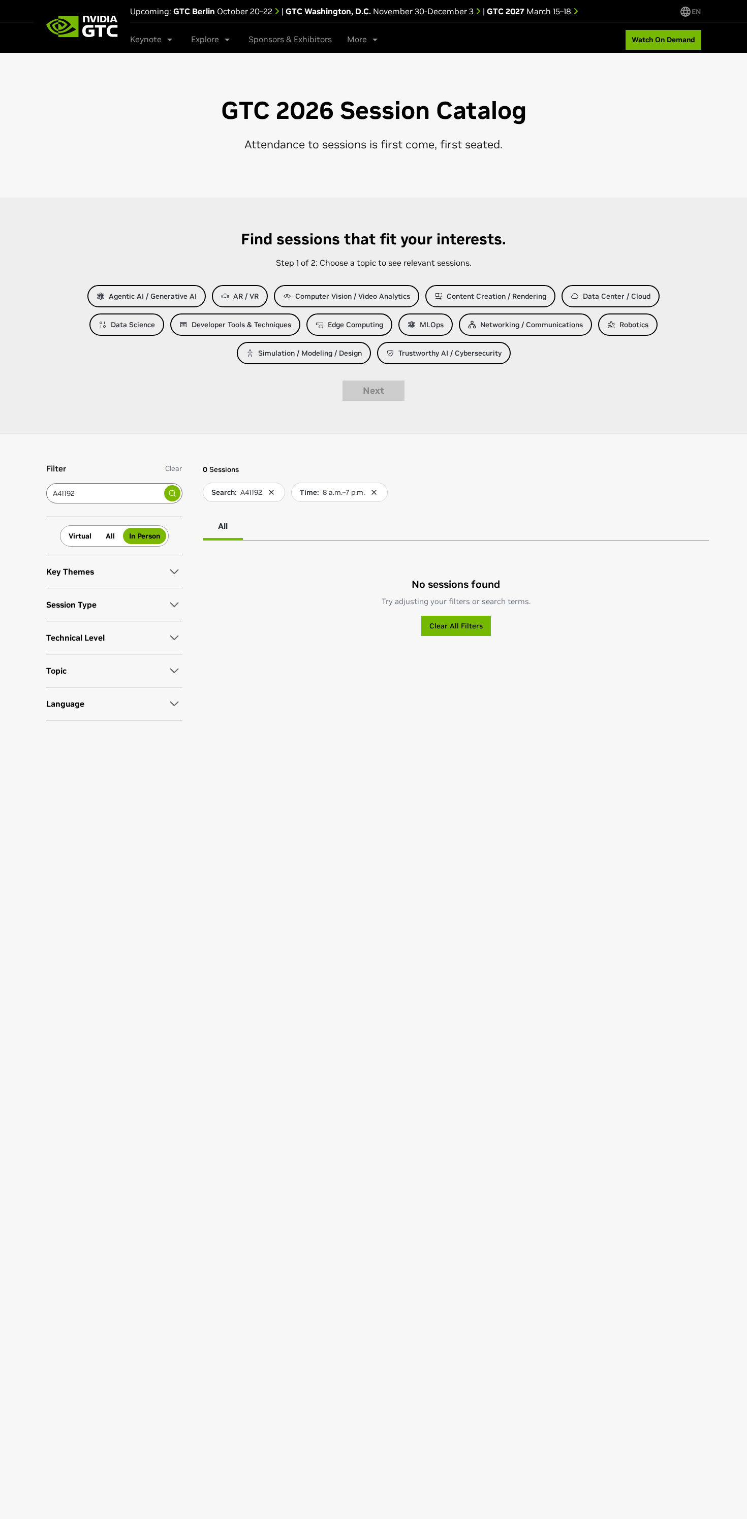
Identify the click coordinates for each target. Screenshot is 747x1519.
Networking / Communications (531, 324)
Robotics (633, 324)
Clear (173, 468)
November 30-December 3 (381, 11)
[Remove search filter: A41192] (271, 492)
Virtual (80, 536)
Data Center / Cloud (616, 296)
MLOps (432, 324)
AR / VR (246, 296)
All (110, 536)
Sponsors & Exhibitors (290, 39)
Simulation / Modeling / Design (310, 353)
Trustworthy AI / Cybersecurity (450, 353)
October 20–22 (223, 11)
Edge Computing (355, 324)
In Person (144, 536)
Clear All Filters (456, 625)
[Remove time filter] (374, 492)
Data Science (133, 324)
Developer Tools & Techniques (241, 324)
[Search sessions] (172, 493)
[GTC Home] (82, 26)
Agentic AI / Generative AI (153, 296)
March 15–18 (530, 11)
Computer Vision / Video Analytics (352, 296)
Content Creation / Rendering (496, 296)
